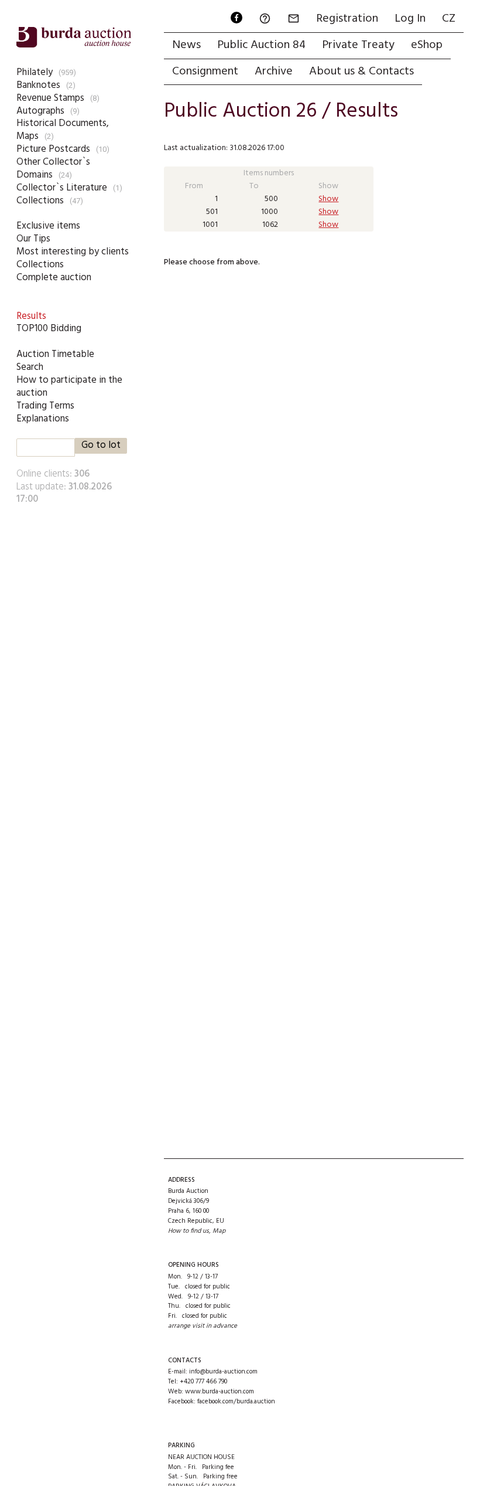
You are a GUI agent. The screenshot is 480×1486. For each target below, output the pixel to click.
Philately (34, 72)
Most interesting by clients (72, 252)
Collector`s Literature (61, 188)
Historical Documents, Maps (62, 129)
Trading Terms (45, 406)
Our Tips (33, 239)
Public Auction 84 (261, 45)
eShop (427, 45)
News (186, 45)
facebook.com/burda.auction (236, 1401)
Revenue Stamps (50, 98)
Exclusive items (48, 226)
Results (31, 316)
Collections (40, 201)
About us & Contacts (361, 71)
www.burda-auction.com (219, 1391)
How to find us (188, 1231)
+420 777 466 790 (203, 1381)
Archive (274, 71)
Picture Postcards (53, 149)
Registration (347, 18)
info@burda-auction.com (223, 1371)
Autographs (40, 111)
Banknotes (38, 85)
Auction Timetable (55, 354)
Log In (410, 18)
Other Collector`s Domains (53, 168)
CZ (448, 18)
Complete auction (53, 277)
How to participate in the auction (69, 386)
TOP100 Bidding (48, 328)
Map (218, 1231)
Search (29, 367)
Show (328, 199)
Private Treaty (358, 45)
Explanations (42, 419)
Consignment (205, 71)
